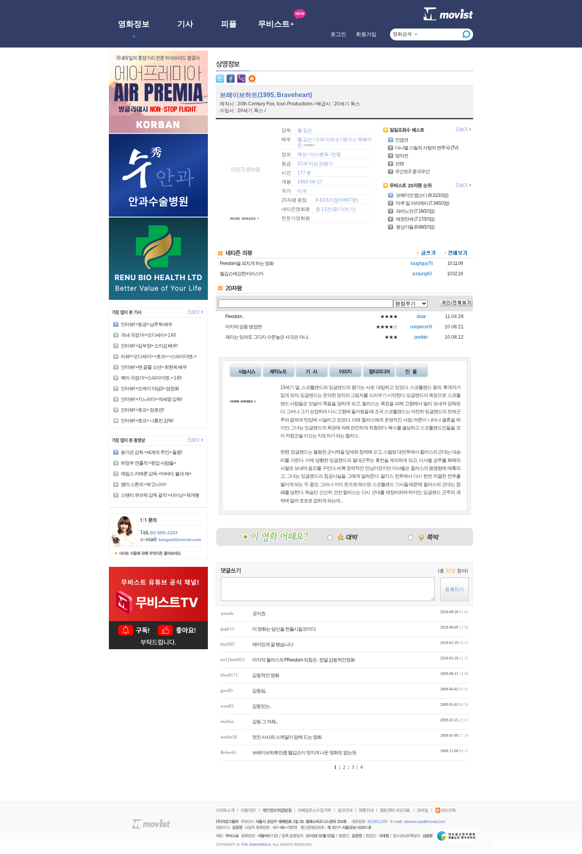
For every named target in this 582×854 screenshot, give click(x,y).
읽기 (338, 209)
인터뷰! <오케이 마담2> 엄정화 (150, 388)
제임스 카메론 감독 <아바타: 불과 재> (156, 474)
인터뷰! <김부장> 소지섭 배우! (149, 346)
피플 (229, 23)
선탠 (399, 163)
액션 (302, 154)
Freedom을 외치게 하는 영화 (247, 263)
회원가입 (366, 34)
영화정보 (134, 23)
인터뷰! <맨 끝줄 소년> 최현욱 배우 (154, 367)
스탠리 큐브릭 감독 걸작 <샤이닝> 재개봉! (160, 495)
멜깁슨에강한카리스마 (241, 273)
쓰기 (349, 209)
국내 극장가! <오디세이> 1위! (148, 335)
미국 (302, 191)
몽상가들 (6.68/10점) (414, 227)
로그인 (338, 34)
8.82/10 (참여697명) (337, 200)
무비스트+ (276, 23)
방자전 (401, 155)
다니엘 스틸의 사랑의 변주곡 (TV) (426, 148)
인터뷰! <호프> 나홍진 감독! (147, 420)
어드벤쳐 (319, 154)
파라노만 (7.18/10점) (414, 211)
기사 (185, 23)
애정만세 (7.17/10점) (414, 219)
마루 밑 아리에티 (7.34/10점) (422, 203)
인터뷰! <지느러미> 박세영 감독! (151, 399)
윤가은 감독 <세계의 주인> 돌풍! (151, 452)
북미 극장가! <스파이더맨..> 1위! (151, 378)
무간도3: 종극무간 (412, 171)
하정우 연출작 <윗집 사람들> (148, 463)
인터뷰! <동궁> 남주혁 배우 (146, 324)
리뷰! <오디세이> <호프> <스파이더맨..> (158, 356)
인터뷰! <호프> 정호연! (142, 410)
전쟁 (336, 154)
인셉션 (401, 140)
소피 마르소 (327, 139)
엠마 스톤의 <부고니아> (143, 484)
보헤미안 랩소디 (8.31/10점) (421, 195)
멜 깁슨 (304, 130)
